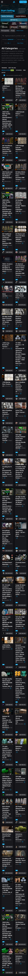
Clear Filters (20, 43)
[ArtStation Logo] (14, 2)
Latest (3, 72)
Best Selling (12, 67)
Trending (4, 67)
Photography (5, 30)
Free (24, 70)
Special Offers (7, 70)
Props (12, 30)
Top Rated (19, 70)
